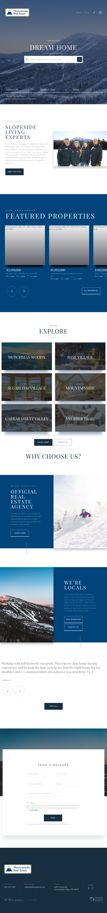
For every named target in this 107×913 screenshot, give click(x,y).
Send (53, 818)
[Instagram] (92, 888)
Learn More (43, 442)
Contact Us (62, 442)
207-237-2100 (9, 887)
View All (53, 706)
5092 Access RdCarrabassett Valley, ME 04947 (66, 888)
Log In (87, 12)
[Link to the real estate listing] (25, 245)
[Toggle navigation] (100, 12)
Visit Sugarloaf (73, 619)
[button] (79, 59)
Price (76, 90)
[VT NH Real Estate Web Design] (96, 900)
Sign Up (78, 12)
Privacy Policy (34, 810)
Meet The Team (14, 172)
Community (12, 90)
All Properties (91, 291)
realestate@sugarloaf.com (34, 887)
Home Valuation (15, 96)
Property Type (47, 90)
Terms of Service (62, 824)
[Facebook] (88, 888)
